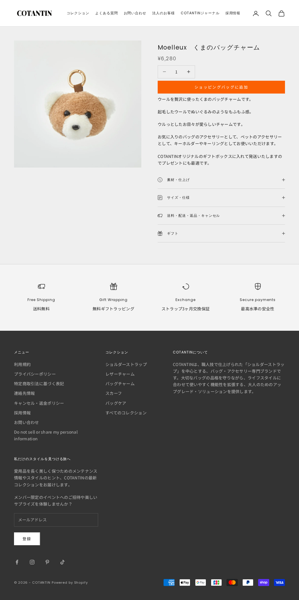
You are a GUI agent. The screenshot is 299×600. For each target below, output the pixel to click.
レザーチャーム (120, 374)
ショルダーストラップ (126, 364)
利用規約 (22, 364)
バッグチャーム (120, 383)
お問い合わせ (135, 12)
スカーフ (113, 393)
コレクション (78, 12)
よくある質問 (106, 12)
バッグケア (115, 403)
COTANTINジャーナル (200, 12)
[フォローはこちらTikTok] (62, 562)
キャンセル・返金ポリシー (39, 403)
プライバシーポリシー (35, 374)
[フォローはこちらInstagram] (32, 562)
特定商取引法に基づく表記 (39, 383)
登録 (27, 538)
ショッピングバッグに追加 (221, 87)
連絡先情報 (24, 393)
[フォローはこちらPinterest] (47, 562)
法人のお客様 (163, 12)
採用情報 (233, 12)
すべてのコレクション (126, 413)
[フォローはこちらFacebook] (17, 562)
